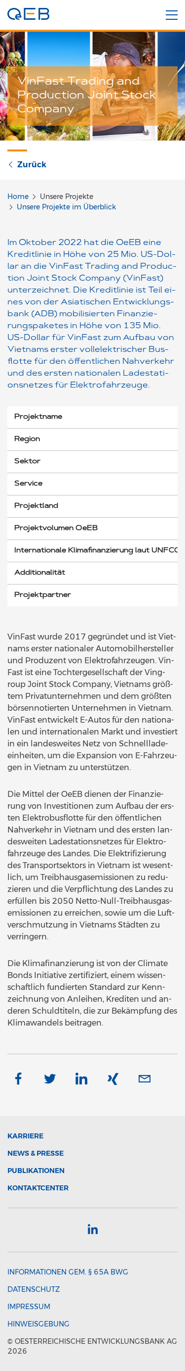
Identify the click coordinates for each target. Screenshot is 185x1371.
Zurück (31, 164)
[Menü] (172, 15)
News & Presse (35, 1153)
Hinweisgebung (38, 1324)
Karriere (25, 1135)
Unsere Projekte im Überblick (66, 206)
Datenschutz (33, 1289)
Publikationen (36, 1170)
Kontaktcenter (38, 1187)
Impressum (28, 1306)
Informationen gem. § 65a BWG (67, 1272)
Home (18, 196)
